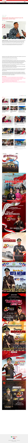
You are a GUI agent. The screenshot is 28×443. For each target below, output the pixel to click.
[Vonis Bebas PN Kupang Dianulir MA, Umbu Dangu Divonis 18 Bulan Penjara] (5, 108)
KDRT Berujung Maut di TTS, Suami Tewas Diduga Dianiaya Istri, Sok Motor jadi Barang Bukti (5, 104)
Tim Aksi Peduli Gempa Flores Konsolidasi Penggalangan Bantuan (13, 111)
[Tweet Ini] (21, 95)
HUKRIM (3, 16)
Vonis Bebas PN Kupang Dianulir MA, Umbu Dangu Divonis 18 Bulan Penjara (5, 111)
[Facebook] (13, 438)
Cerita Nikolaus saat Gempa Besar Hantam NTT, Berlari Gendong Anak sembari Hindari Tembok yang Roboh (13, 82)
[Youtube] (14, 438)
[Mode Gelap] (24, 1)
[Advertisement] (14, 9)
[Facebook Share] (19, 95)
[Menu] (2, 1)
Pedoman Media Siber (10, 440)
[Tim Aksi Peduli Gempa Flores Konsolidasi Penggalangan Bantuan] (14, 108)
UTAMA (5, 16)
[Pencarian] (25, 1)
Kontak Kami (18, 440)
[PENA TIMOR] (4, 1)
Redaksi (15, 440)
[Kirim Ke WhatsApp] (25, 95)
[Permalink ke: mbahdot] (2, 20)
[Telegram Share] (24, 95)
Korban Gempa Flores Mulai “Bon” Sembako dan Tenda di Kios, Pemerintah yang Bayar (22, 104)
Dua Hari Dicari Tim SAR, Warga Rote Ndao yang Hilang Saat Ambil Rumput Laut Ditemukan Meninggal (14, 104)
